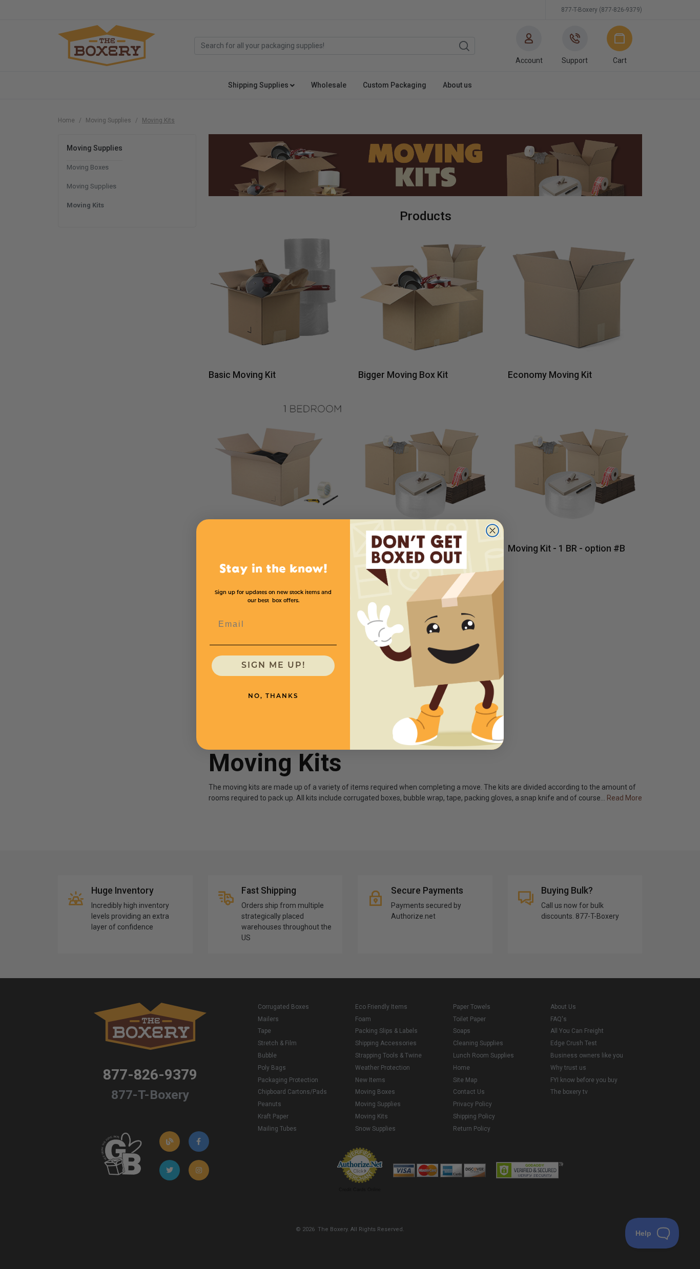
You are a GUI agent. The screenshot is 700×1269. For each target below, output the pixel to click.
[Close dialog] (492, 530)
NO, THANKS (273, 696)
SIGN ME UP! (273, 666)
